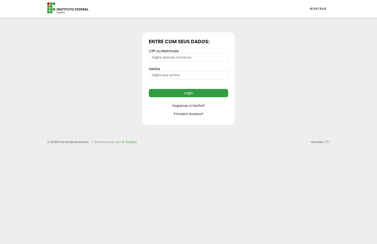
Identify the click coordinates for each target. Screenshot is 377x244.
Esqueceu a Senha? (188, 105)
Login (188, 92)
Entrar (320, 9)
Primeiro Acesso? (188, 113)
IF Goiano (129, 142)
